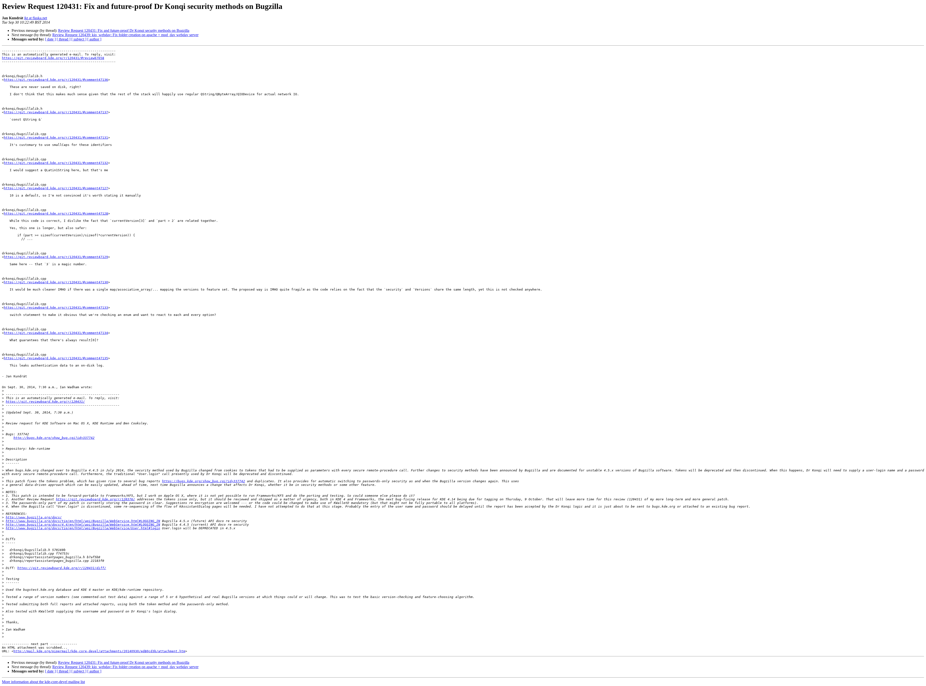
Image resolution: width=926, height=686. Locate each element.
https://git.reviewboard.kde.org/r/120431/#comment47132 (56, 163)
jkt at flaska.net (35, 18)
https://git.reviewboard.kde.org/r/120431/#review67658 (53, 58)
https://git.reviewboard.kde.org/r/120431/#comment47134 (56, 333)
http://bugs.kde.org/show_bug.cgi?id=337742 (54, 438)
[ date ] (50, 39)
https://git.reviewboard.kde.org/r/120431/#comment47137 (56, 112)
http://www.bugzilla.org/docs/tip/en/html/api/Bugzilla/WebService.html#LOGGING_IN (83, 521)
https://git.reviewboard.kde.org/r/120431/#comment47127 (56, 188)
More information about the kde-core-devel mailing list (43, 682)
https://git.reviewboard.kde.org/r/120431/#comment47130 (56, 282)
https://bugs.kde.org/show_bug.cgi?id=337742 (203, 481)
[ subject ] (78, 39)
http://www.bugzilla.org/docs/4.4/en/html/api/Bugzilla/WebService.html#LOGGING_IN (83, 524)
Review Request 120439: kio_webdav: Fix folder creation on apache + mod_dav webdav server (125, 35)
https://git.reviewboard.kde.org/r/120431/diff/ (61, 568)
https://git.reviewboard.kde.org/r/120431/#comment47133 (56, 307)
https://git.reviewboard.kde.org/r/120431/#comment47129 (56, 257)
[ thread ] (63, 39)
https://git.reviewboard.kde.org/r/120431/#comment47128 (56, 213)
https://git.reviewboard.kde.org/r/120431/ (45, 401)
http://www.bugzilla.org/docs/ (34, 517)
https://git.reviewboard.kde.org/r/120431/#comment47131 (56, 137)
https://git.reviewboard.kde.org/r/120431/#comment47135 (56, 358)
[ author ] (94, 39)
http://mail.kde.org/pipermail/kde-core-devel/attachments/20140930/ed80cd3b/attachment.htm (99, 651)
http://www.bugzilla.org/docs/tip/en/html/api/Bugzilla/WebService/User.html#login (83, 528)
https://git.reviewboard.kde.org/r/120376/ (95, 499)
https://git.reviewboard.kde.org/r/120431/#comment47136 (56, 80)
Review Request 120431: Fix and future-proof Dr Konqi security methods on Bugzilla (123, 30)
